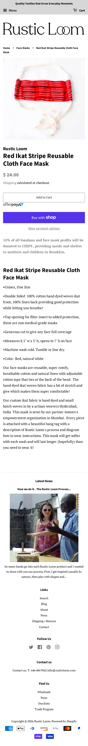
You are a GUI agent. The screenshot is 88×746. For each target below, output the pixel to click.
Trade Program (44, 709)
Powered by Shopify (64, 721)
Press (44, 615)
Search (44, 598)
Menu (12, 10)
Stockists (44, 703)
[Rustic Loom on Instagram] (57, 648)
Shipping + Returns (44, 621)
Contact (44, 627)
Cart (82, 11)
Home (6, 48)
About (44, 610)
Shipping (9, 182)
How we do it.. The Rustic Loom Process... (44, 489)
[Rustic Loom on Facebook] (39, 648)
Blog (44, 604)
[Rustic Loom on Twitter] (31, 648)
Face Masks (23, 48)
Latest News (44, 481)
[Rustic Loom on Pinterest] (48, 648)
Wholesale (44, 692)
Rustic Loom (42, 721)
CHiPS (27, 246)
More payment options (44, 228)
